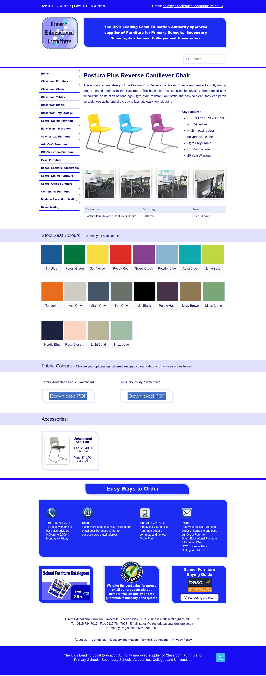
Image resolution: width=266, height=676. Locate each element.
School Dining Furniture (57, 175)
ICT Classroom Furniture (57, 152)
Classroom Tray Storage (57, 112)
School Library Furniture (57, 120)
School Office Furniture (56, 183)
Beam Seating (50, 207)
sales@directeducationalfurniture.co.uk (193, 6)
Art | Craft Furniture (54, 144)
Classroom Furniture (54, 81)
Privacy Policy (182, 639)
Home (45, 73)
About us (81, 639)
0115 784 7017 (59, 6)
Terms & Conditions (154, 639)
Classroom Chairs (53, 89)
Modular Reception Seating (59, 199)
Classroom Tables (53, 97)
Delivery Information (124, 639)
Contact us (99, 639)
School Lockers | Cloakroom (60, 167)
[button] (52, 259)
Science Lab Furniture (55, 136)
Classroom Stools (53, 104)
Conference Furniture (55, 191)
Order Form (194, 534)
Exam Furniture (51, 160)
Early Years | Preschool (56, 128)
